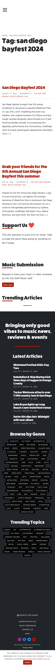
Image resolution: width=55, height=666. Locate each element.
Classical (11, 452)
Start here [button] (8, 285)
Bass (22, 444)
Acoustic (14, 441)
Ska (26, 96)
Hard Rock (26, 466)
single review (43, 551)
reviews (24, 548)
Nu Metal (35, 483)
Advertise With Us (27, 621)
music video (22, 544)
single (31, 551)
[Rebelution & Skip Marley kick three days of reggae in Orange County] (7, 379)
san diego (44, 548)
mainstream (42, 540)
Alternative (39, 441)
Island (8, 476)
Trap (46, 508)
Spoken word (29, 505)
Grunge (14, 466)
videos (27, 555)
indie (30, 540)
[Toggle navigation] (5, 10)
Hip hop (37, 93)
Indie (6, 473)
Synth (17, 508)
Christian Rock (28, 448)
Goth (46, 462)
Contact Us (27, 629)
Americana (11, 444)
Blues (6, 448)
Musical (44, 480)
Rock (4, 185)
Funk (38, 462)
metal (11, 544)
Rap (44, 93)
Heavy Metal (12, 469)
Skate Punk (17, 501)
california (27, 533)
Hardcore (39, 466)
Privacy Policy (27, 648)
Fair (23, 462)
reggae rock (12, 548)
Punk (12, 494)
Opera (46, 483)
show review (19, 551)
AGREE (27, 662)
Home (4, 35)
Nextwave (23, 483)
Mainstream (35, 476)
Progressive (12, 490)
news (34, 544)
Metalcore (12, 480)
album (7, 529)
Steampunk (44, 505)
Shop (27, 633)
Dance (44, 452)
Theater (37, 508)
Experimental (12, 462)
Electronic (33, 459)
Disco (23, 455)
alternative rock (42, 529)
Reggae (5, 96)
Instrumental (44, 473)
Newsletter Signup (28, 615)
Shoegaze (39, 498)
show (7, 551)
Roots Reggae (16, 96)
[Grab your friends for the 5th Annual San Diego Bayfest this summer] (27, 151)
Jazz (16, 476)
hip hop (21, 540)
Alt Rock (26, 441)
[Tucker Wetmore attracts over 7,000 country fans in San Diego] (7, 395)
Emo (43, 459)
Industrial (30, 473)
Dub (44, 455)
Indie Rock (16, 473)
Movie (34, 480)
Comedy (23, 452)
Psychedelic (27, 490)
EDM (22, 459)
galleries (45, 537)
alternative (25, 529)
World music (27, 512)
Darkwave (13, 455)
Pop (20, 487)
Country (34, 452)
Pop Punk (29, 487)
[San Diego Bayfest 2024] (27, 72)
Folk (30, 462)
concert (40, 533)
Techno (26, 508)
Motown (24, 480)
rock (34, 548)
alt (14, 529)
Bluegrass (43, 444)
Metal (47, 476)
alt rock (15, 533)
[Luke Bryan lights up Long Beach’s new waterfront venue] (7, 407)
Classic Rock (44, 448)
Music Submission (27, 625)
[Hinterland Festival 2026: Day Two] (7, 367)
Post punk (43, 487)
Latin (24, 476)
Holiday (35, 469)
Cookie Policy (43, 659)
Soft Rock (30, 501)
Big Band (31, 444)
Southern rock (12, 505)
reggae (43, 544)
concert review (12, 537)
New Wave (11, 483)
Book (15, 448)
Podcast (11, 487)
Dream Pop (34, 455)
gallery (11, 540)
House (45, 469)
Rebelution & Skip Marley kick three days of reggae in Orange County (32, 380)
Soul (40, 501)
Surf (8, 508)
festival (34, 537)
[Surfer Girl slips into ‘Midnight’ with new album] (7, 419)
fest (25, 537)
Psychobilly (42, 490)
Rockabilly (10, 498)
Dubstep (13, 459)
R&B (19, 494)
